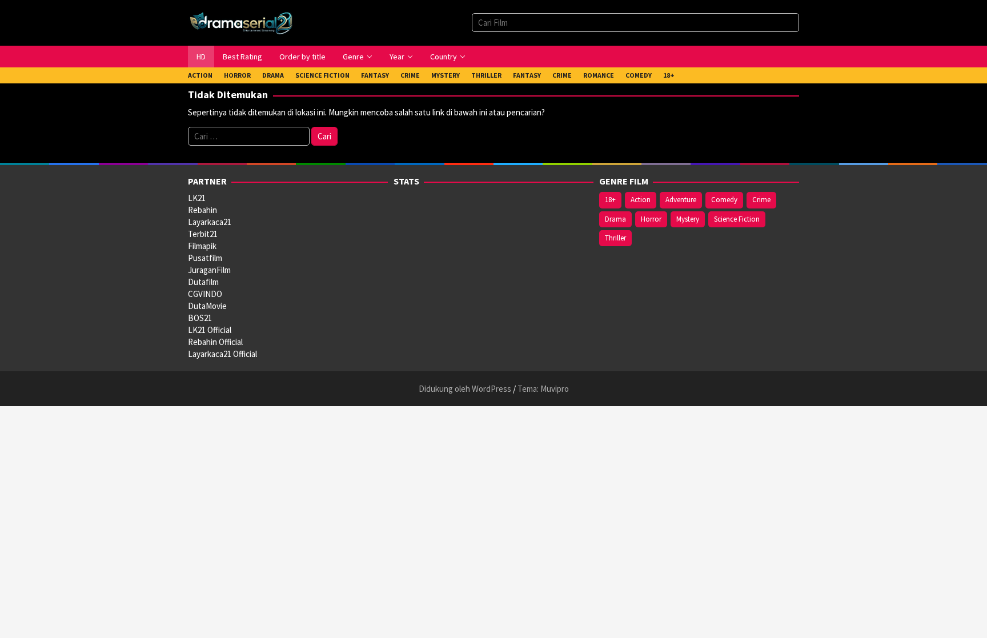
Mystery (687, 219)
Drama (615, 219)
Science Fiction (737, 219)
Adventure (680, 199)
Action (641, 199)
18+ (610, 199)
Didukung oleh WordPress (465, 388)
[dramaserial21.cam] (241, 22)
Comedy (724, 199)
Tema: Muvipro (543, 388)
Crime (761, 199)
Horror (651, 219)
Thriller (615, 238)
